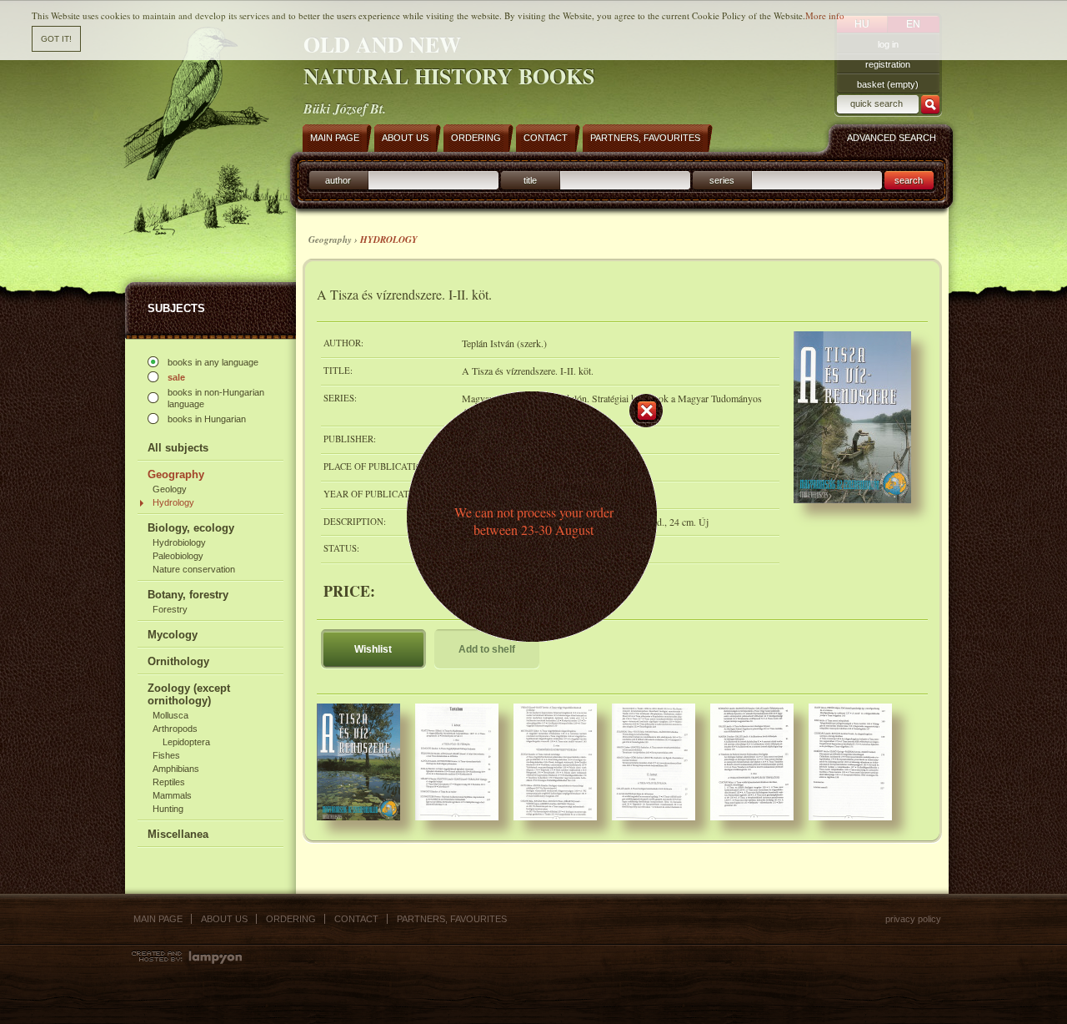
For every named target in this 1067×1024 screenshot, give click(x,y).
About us (224, 919)
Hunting (168, 809)
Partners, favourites (452, 919)
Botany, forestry (188, 594)
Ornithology (178, 661)
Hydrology (173, 502)
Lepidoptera (186, 742)
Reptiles (169, 782)
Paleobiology (178, 556)
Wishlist (373, 649)
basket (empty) (888, 84)
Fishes (166, 755)
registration (887, 64)
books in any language (213, 362)
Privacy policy (913, 919)
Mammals (172, 795)
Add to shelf (486, 649)
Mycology (173, 634)
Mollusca (170, 715)
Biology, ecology (191, 528)
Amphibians (176, 769)
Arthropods (175, 729)
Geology (170, 489)
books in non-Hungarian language (216, 398)
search (908, 180)
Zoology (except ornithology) (189, 694)
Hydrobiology (179, 542)
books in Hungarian (207, 419)
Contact (356, 919)
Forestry (170, 609)
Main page (158, 919)
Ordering (291, 919)
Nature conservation (194, 569)
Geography (176, 474)
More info (824, 15)
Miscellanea (178, 834)
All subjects (178, 447)
